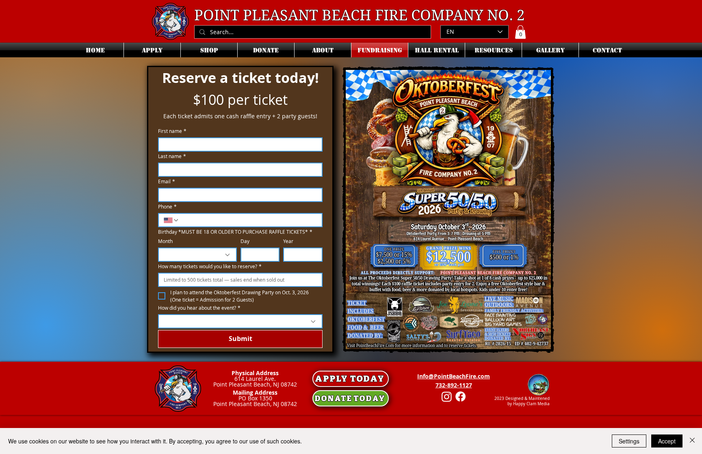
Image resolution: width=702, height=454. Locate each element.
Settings (629, 441)
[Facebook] (460, 396)
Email (166, 181)
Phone (167, 207)
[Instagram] (446, 396)
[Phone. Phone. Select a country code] (171, 220)
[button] (520, 32)
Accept (667, 441)
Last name (172, 156)
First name (172, 131)
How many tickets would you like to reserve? (210, 266)
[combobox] (197, 255)
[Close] (692, 440)
